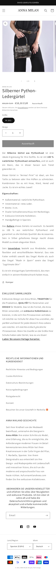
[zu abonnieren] (46, 515)
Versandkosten (23, 108)
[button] (3, 10)
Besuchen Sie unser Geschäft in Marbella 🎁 (27, 409)
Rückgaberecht (13, 396)
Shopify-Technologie (34, 567)
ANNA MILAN (23, 567)
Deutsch (39, 546)
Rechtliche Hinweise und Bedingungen (24, 369)
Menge (5, 127)
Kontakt (10, 403)
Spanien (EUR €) (17, 546)
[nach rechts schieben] (34, 81)
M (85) (8, 120)
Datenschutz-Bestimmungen (19, 382)
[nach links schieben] (21, 81)
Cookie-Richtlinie (14, 376)
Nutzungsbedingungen (17, 389)
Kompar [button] (9, 282)
